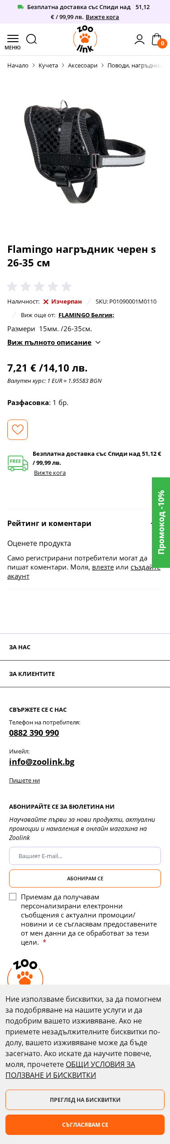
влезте (103, 566)
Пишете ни (24, 780)
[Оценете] (41, 287)
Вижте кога (102, 17)
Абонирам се (85, 878)
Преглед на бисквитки (85, 1100)
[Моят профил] (140, 39)
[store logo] (85, 39)
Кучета (48, 65)
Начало (18, 65)
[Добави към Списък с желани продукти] (17, 430)
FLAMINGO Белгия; (86, 315)
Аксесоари (82, 65)
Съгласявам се (85, 1125)
